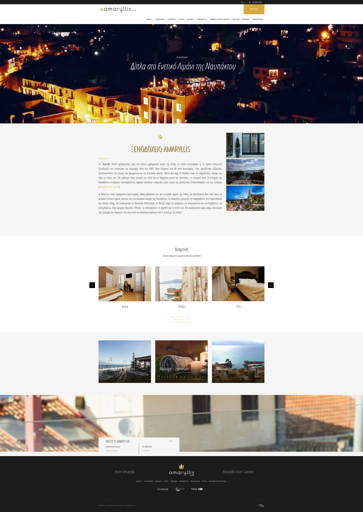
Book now (254, 9)
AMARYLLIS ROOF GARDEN (219, 19)
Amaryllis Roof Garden (109, 187)
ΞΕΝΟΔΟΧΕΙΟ (160, 19)
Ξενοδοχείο (148, 481)
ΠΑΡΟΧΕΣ (190, 19)
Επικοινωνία (195, 481)
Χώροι (166, 481)
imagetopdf (103, 158)
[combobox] (243, 2)
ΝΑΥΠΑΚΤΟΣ (201, 19)
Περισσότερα (178, 320)
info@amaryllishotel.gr (113, 446)
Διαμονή (158, 481)
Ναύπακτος (184, 481)
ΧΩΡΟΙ (181, 19)
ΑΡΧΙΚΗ (149, 19)
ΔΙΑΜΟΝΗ (172, 19)
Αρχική (139, 481)
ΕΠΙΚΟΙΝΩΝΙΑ (257, 19)
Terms (204, 481)
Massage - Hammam (241, 19)
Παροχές (174, 481)
